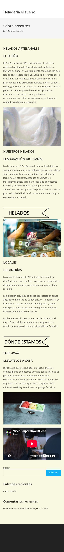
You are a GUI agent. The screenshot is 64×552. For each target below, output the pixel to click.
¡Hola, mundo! (9, 491)
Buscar (6, 467)
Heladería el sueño (19, 12)
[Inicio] (4, 31)
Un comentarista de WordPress (17, 508)
